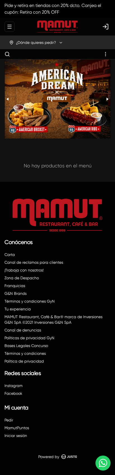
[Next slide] (107, 99)
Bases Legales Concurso (26, 345)
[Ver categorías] (105, 54)
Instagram (13, 385)
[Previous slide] (7, 99)
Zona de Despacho (21, 278)
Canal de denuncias (22, 330)
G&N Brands (15, 293)
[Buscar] (7, 54)
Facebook (13, 393)
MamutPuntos (16, 428)
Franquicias (14, 285)
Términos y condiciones (25, 353)
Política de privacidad (24, 361)
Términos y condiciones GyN (29, 301)
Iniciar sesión (15, 435)
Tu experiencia (17, 309)
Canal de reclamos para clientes (33, 262)
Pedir (8, 420)
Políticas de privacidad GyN (29, 338)
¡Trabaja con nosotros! (24, 270)
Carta (9, 254)
